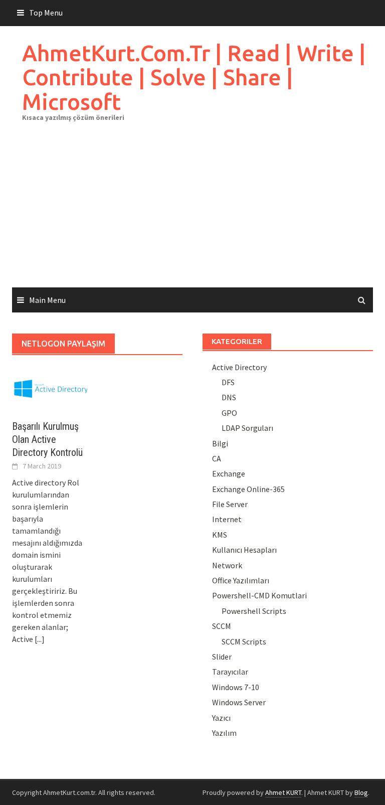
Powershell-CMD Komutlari (259, 595)
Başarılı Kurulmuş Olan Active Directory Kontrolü (47, 439)
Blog (361, 792)
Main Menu (47, 300)
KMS (219, 535)
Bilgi (220, 443)
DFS (228, 382)
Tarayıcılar (230, 672)
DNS (229, 397)
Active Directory (239, 367)
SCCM (221, 626)
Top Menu (46, 13)
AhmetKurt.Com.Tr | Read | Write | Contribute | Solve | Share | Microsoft (194, 77)
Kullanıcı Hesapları (244, 550)
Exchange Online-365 (248, 489)
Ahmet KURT (283, 792)
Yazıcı (221, 718)
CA (216, 458)
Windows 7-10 (235, 687)
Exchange (228, 473)
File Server (230, 504)
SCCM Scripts (244, 641)
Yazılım (224, 733)
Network (227, 565)
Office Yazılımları (240, 580)
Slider (222, 657)
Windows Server (239, 702)
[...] (40, 639)
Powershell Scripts (254, 611)
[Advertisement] (192, 212)
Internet (227, 519)
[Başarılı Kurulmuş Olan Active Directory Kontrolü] (49, 387)
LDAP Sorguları (247, 428)
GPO (229, 413)
